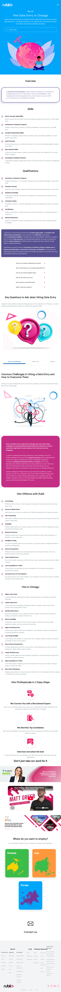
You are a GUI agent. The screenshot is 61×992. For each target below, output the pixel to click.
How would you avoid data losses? (25, 282)
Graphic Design (20, 962)
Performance (29, 959)
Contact (42, 971)
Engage (3, 969)
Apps (10, 969)
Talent (2, 959)
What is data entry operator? (24, 287)
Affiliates (43, 959)
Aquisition (36, 956)
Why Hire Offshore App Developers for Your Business (51, 954)
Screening (3, 962)
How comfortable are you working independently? (30, 268)
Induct (10, 972)
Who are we (43, 952)
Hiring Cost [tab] (35, 361)
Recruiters (3, 955)
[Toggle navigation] (58, 4)
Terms (36, 989)
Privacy (31, 989)
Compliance (29, 956)
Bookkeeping (19, 971)
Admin (28, 952)
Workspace (11, 955)
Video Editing (19, 959)
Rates (42, 956)
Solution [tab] (52, 361)
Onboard (35, 959)
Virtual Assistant (20, 955)
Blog (42, 968)
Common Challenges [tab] (14, 361)
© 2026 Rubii (24, 989)
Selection (3, 966)
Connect (11, 959)
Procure (10, 966)
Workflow (11, 962)
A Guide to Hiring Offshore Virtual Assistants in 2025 (51, 961)
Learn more (17, 873)
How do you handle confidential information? (28, 263)
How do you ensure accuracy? (24, 277)
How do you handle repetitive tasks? (26, 272)
